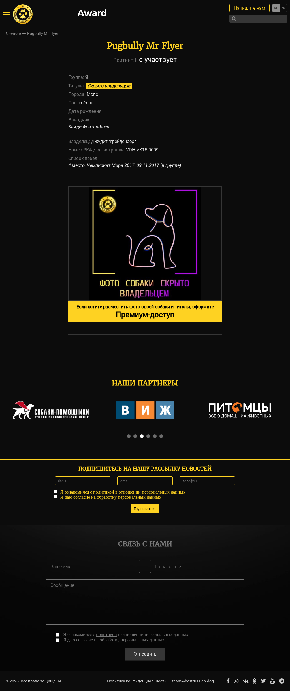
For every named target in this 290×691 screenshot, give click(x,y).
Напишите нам (249, 8)
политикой (103, 492)
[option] (145, 254)
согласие (81, 497)
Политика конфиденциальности (137, 681)
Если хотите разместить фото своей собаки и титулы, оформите (145, 311)
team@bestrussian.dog (193, 681)
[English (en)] (283, 8)
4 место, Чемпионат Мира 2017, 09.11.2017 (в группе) (124, 165)
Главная (13, 33)
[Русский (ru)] (276, 8)
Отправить (145, 654)
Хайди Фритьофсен (88, 126)
